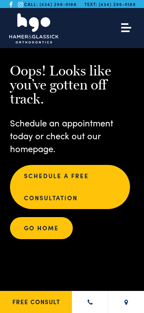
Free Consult (36, 301)
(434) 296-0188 (58, 4)
